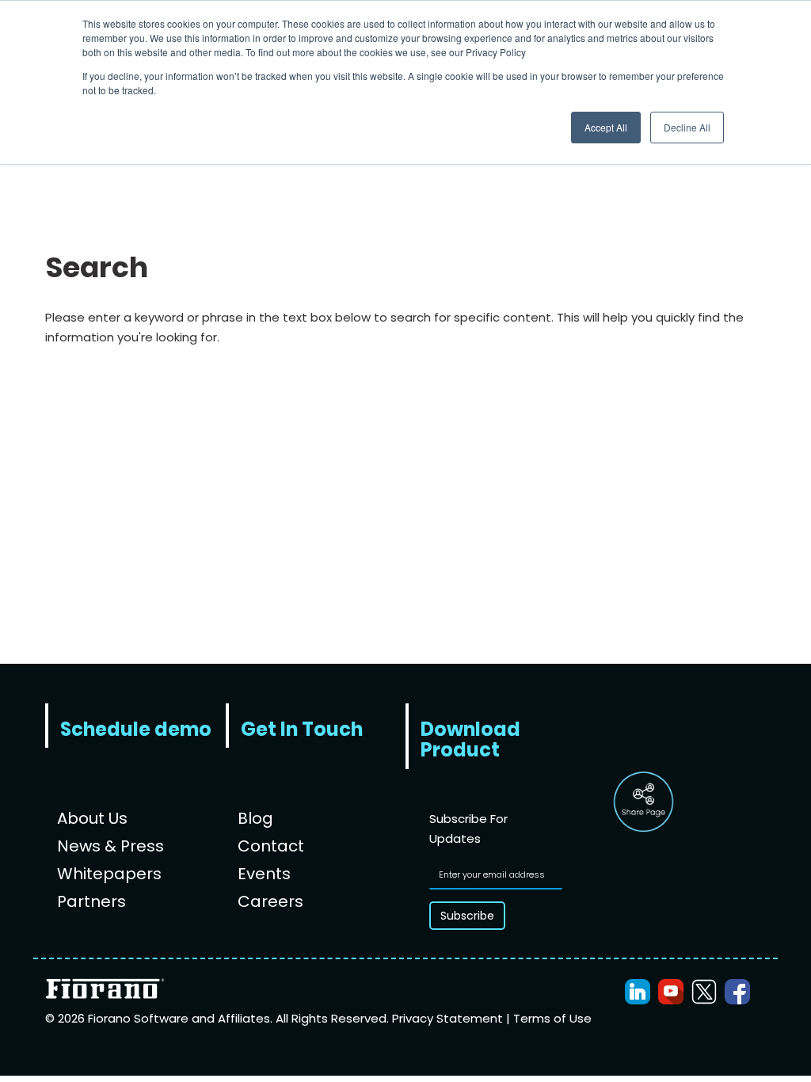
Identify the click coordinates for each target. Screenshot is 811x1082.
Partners (91, 901)
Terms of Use (552, 1018)
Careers (270, 901)
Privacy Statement (449, 1018)
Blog (255, 818)
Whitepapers (109, 874)
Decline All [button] (687, 127)
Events (264, 874)
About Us (92, 818)
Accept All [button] (605, 127)
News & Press (110, 846)
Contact (271, 846)
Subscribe (467, 916)
